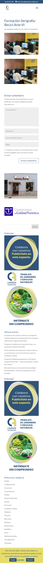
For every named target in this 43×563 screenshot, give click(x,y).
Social (6, 533)
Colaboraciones (9, 484)
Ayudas (6, 481)
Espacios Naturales (10, 498)
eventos (7, 502)
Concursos (8, 488)
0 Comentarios (33, 29)
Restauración (8, 526)
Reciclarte (7, 519)
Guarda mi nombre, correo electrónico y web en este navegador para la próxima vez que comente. (20, 152)
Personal (7, 515)
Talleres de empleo (10, 536)
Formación (8, 505)
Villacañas (7, 543)
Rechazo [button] (30, 560)
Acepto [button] (13, 560)
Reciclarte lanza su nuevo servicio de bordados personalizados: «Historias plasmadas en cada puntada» (20, 370)
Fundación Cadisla (12, 29)
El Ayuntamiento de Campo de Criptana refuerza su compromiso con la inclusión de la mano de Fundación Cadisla (20, 353)
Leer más (20, 560)
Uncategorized (9, 540)
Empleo (6, 495)
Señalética (7, 529)
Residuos (7, 522)
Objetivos (7, 512)
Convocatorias (9, 491)
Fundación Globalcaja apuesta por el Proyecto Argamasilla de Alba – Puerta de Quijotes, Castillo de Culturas (21, 361)
